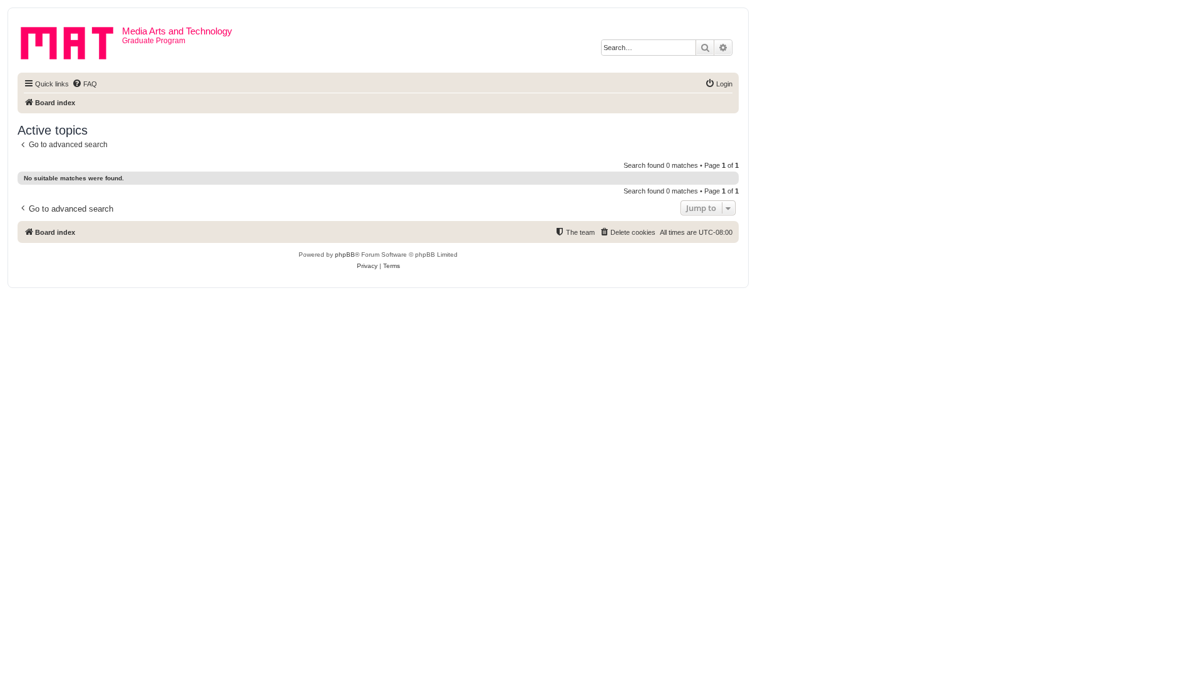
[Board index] (71, 41)
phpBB (345, 254)
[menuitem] (84, 83)
